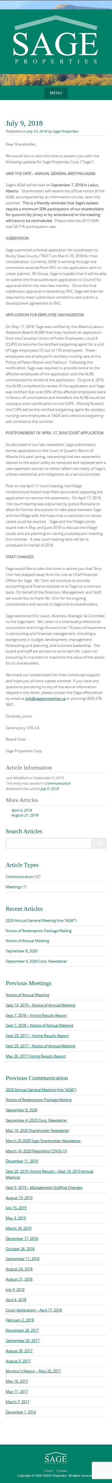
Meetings (14, 886)
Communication (57, 783)
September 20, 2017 (22, 1340)
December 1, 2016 (21, 1412)
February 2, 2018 (20, 1320)
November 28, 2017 (22, 1330)
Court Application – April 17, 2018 (34, 1310)
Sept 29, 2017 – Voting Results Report (37, 1035)
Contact (62, 1470)
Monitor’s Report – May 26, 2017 (33, 1371)
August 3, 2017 (18, 1361)
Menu (56, 92)
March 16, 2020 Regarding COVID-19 (36, 1151)
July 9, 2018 (49, 788)
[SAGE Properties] (56, 41)
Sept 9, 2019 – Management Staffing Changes (44, 1187)
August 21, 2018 (19, 1279)
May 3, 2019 (16, 1218)
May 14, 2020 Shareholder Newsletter (37, 1130)
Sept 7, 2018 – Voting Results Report (36, 1015)
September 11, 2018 (22, 1258)
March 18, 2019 (18, 1228)
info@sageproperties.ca (45, 698)
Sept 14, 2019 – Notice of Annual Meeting (40, 1005)
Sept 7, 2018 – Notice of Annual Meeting (39, 1025)
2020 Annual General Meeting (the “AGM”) (41, 920)
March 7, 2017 (17, 1401)
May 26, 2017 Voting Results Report (36, 1056)
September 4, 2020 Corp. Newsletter (36, 961)
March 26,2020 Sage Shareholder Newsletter (43, 1140)
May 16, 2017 (17, 1381)
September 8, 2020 (21, 951)
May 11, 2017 (17, 1391)
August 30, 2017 (19, 1350)
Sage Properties (65, 131)
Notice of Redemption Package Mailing (39, 930)
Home (49, 1470)
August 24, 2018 (19, 1269)
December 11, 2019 (22, 1161)
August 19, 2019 (19, 1197)
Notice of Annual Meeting (27, 940)
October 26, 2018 (20, 1248)
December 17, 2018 (22, 1238)
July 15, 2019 (16, 1207)
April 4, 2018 (16, 1299)
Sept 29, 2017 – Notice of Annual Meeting (40, 1045)
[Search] (98, 843)
